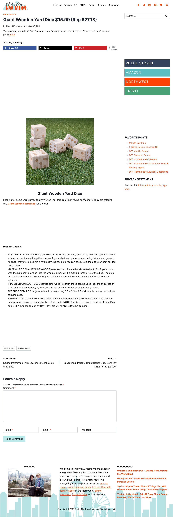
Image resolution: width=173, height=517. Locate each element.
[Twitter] (144, 5)
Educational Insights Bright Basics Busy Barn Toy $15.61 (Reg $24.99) (90, 362)
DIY (75, 5)
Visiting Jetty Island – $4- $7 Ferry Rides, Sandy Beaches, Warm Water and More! (142, 496)
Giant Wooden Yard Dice (21, 203)
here (12, 34)
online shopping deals (79, 487)
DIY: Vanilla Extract (139, 151)
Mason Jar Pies (137, 143)
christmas (9, 348)
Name (8, 429)
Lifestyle (57, 5)
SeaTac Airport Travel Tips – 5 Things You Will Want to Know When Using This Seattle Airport (142, 488)
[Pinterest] (155, 5)
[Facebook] (138, 5)
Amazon (133, 72)
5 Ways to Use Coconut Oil (143, 147)
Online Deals (9, 14)
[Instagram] (149, 5)
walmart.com (24, 348)
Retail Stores (139, 63)
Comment (9, 388)
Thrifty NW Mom (13, 26)
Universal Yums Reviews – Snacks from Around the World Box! (142, 472)
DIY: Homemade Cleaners (143, 159)
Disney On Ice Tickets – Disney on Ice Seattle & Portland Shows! (142, 480)
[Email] (160, 5)
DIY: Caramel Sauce (139, 155)
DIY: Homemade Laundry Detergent (148, 171)
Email (47, 429)
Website (86, 429)
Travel (92, 5)
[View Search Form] (167, 5)
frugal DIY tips (79, 494)
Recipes (68, 5)
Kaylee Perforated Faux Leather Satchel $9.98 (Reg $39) (28, 362)
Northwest (137, 82)
